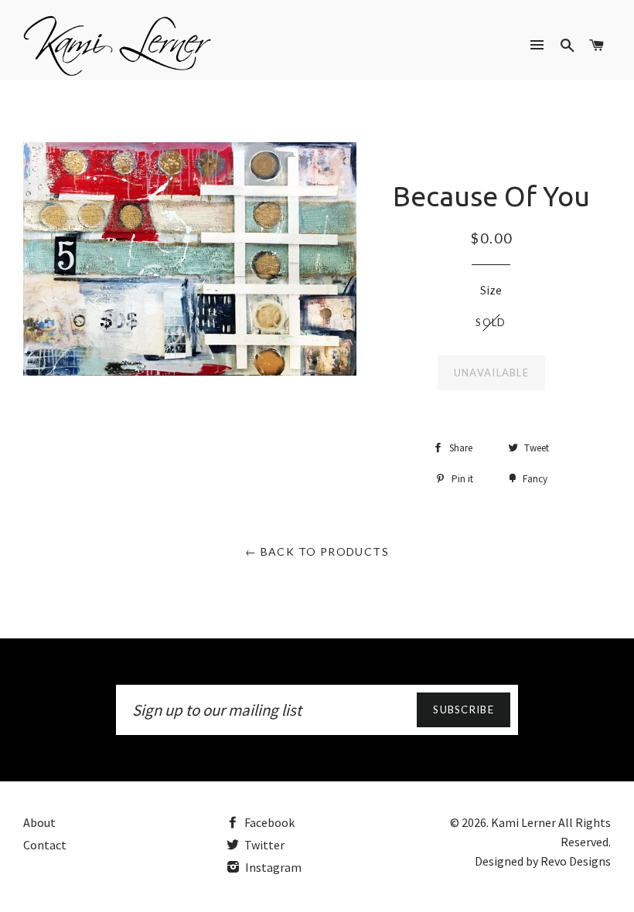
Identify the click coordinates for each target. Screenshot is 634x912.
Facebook (268, 822)
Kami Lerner (523, 822)
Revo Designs (575, 861)
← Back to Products (317, 551)
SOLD (491, 322)
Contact (44, 844)
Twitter (263, 844)
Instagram (272, 867)
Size (491, 290)
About (39, 822)
